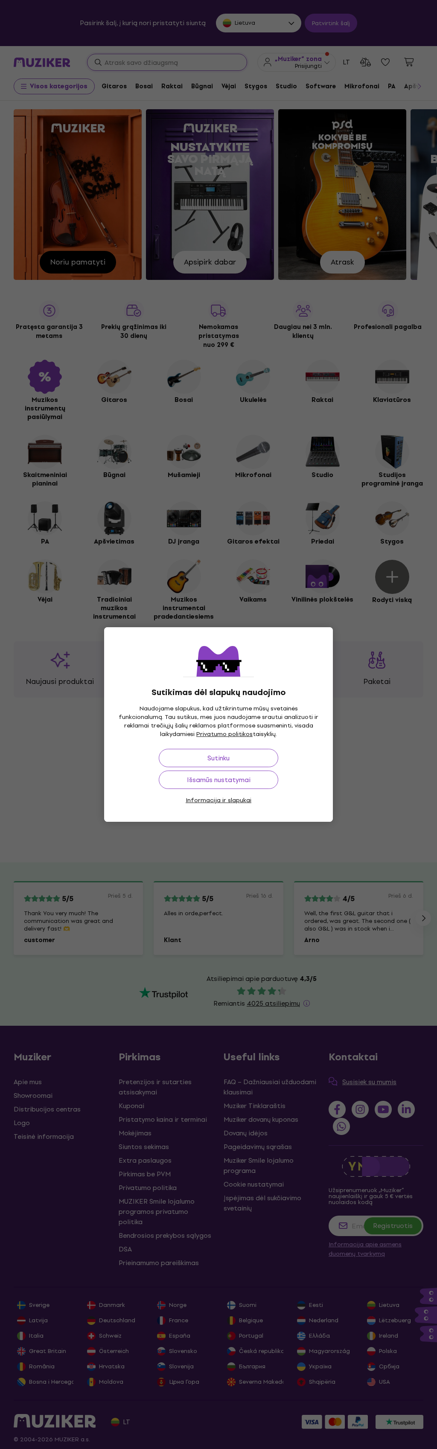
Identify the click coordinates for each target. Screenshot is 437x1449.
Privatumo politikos (224, 734)
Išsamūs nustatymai (219, 779)
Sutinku (218, 758)
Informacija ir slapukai (218, 800)
